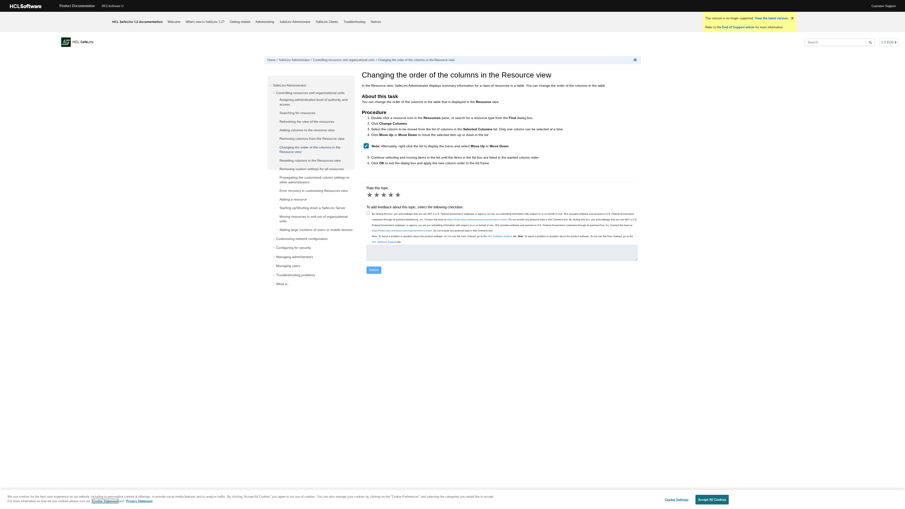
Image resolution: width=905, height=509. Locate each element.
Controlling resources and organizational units (344, 60)
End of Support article (738, 27)
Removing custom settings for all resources (312, 169)
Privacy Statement (139, 501)
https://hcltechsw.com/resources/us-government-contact (477, 219)
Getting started (240, 22)
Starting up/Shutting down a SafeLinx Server (313, 208)
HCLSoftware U (113, 6)
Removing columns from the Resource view (312, 138)
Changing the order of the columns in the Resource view (416, 60)
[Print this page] (636, 60)
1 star (370, 195)
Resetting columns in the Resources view (310, 160)
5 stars (398, 195)
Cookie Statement (105, 501)
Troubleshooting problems (295, 275)
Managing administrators (294, 257)
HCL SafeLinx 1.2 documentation (137, 21)
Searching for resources (297, 113)
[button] (271, 85)
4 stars (391, 195)
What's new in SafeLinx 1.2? (205, 22)
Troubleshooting (354, 22)
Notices (376, 22)
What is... (283, 284)
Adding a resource (293, 199)
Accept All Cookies (712, 499)
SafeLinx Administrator (295, 22)
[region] (452, 499)
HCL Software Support (500, 236)
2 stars (377, 195)
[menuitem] (174, 22)
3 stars (384, 195)
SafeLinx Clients (327, 22)
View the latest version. (771, 18)
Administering (264, 22)
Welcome (174, 22)
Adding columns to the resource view (307, 130)
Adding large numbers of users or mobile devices (316, 230)
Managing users (288, 266)
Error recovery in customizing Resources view (314, 191)
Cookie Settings (676, 499)
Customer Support (884, 6)
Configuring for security (293, 248)
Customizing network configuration (302, 239)
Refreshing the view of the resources (307, 121)
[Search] (870, 42)
